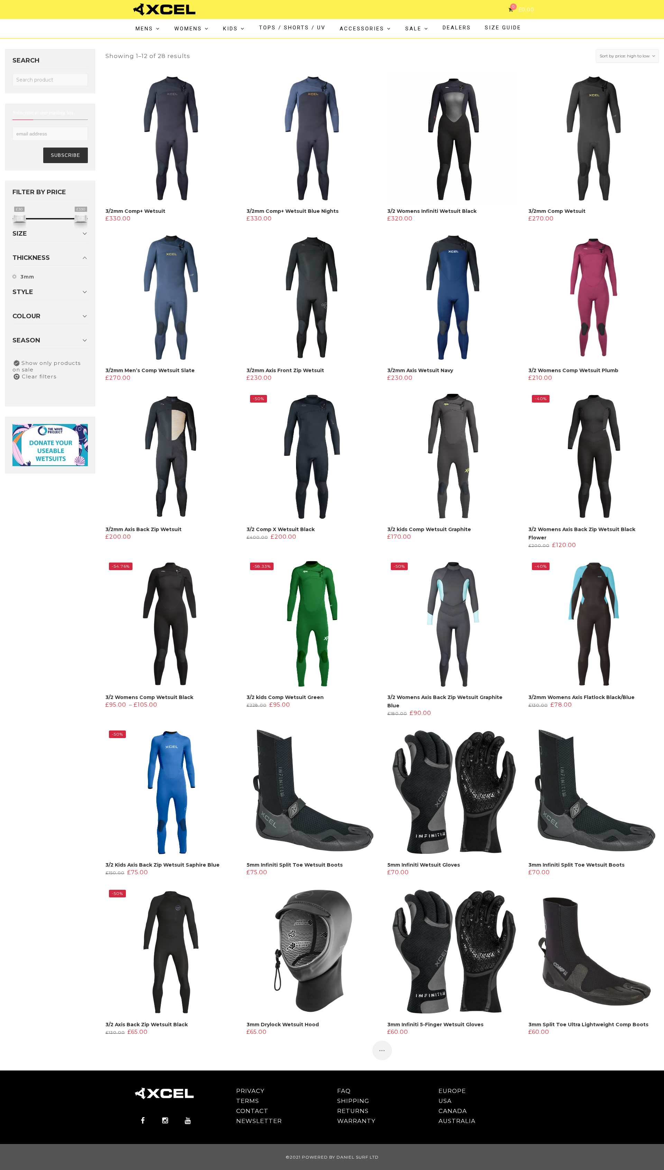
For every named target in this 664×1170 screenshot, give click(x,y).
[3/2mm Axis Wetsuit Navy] (452, 297)
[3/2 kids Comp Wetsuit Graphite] (452, 456)
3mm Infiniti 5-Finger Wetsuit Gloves (435, 1024)
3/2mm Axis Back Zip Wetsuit (143, 529)
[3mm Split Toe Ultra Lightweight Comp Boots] (593, 951)
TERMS (247, 1100)
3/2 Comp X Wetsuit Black (281, 529)
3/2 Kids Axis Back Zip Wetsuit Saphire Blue (162, 865)
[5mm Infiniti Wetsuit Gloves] (452, 792)
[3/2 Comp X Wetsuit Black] (312, 456)
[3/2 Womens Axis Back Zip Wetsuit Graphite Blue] (452, 624)
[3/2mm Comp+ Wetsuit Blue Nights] (312, 138)
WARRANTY (356, 1120)
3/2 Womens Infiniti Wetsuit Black (432, 211)
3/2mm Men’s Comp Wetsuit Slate (150, 370)
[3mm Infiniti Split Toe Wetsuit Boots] (593, 792)
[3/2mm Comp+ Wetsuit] (170, 138)
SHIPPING (353, 1100)
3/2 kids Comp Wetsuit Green (285, 697)
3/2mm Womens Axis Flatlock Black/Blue (581, 697)
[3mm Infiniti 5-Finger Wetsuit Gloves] (452, 951)
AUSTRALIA (457, 1120)
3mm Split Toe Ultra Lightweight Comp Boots (588, 1024)
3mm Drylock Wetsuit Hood (283, 1024)
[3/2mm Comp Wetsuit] (593, 138)
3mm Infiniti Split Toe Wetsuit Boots (576, 865)
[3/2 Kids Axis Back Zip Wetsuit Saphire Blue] (170, 792)
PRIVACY (250, 1090)
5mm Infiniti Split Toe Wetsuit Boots (295, 865)
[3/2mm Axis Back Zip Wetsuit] (170, 456)
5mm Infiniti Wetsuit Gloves (423, 865)
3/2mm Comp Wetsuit (556, 211)
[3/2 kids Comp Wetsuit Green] (312, 624)
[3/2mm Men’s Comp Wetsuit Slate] (170, 297)
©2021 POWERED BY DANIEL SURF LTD (332, 1157)
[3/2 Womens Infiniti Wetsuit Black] (452, 138)
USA (445, 1100)
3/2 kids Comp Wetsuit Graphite (429, 529)
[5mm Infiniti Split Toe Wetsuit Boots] (312, 792)
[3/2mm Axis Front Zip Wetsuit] (312, 297)
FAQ (344, 1090)
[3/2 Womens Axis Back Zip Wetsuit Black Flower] (593, 456)
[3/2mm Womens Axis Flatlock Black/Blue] (593, 624)
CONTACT (252, 1110)
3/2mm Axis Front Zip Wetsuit (285, 370)
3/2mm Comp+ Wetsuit (135, 211)
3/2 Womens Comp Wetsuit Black (149, 697)
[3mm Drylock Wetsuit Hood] (312, 951)
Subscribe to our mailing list (42, 113)
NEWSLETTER (259, 1120)
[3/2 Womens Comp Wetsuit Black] (170, 624)
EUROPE (452, 1090)
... (382, 1048)
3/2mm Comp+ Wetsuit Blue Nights (293, 211)
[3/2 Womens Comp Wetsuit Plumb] (593, 297)
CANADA (453, 1110)
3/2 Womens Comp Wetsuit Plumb (573, 370)
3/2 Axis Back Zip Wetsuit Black (146, 1024)
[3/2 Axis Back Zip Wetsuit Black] (170, 951)
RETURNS (353, 1110)
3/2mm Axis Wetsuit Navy (420, 370)
